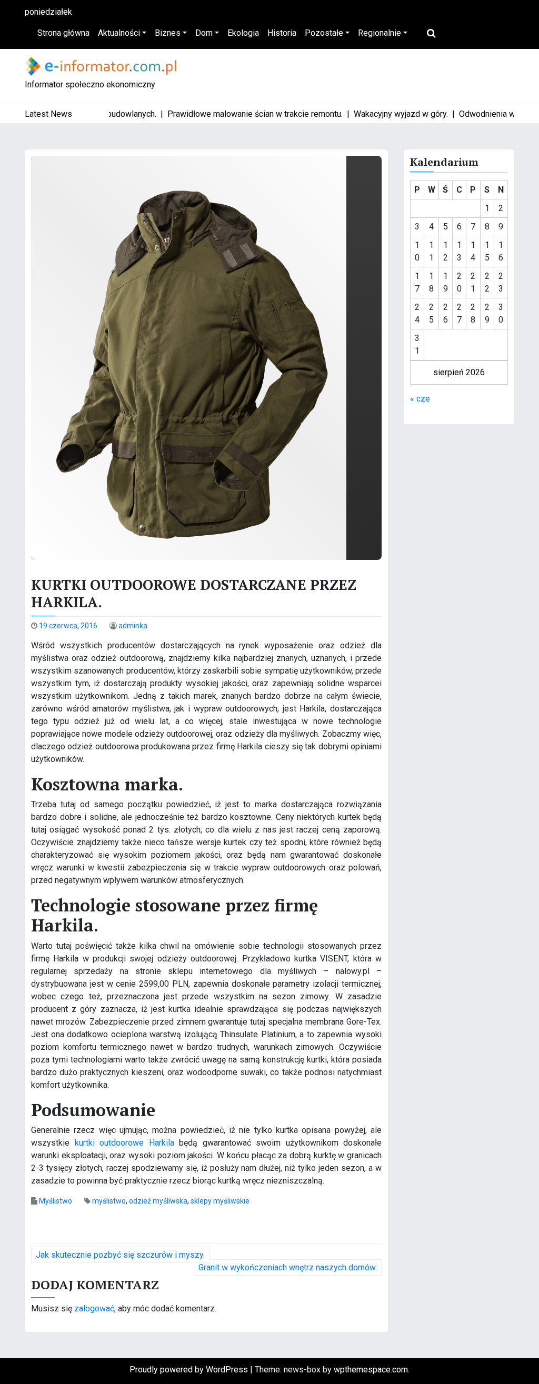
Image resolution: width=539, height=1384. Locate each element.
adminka (132, 625)
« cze (420, 399)
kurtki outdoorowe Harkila (124, 1143)
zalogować (94, 1308)
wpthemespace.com (371, 1370)
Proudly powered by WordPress (189, 1370)
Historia (281, 33)
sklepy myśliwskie (220, 1201)
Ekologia (243, 33)
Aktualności (119, 33)
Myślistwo (55, 1201)
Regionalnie (379, 33)
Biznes (168, 33)
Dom (204, 33)
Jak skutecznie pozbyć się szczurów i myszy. (120, 1255)
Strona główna (63, 33)
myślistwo (109, 1201)
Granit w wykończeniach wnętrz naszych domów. (287, 1267)
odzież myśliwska (158, 1201)
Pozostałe (324, 33)
